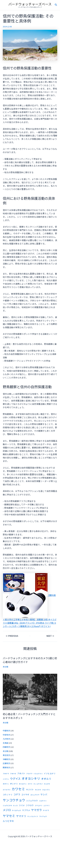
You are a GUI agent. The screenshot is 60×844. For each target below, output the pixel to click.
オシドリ (14, 783)
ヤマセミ (9, 816)
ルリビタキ (8, 821)
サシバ (43, 794)
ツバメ (22, 805)
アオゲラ (6, 774)
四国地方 (6, 747)
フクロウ (30, 805)
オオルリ (46, 778)
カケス (30, 784)
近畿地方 (6, 763)
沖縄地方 (6, 759)
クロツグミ (46, 790)
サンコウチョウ (14, 800)
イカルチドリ (38, 774)
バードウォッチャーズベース (30, 4)
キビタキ (38, 790)
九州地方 (6, 738)
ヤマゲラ (46, 810)
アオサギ (13, 774)
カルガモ (47, 784)
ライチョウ (43, 816)
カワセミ (18, 788)
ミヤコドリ (38, 805)
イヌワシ (6, 779)
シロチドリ (43, 801)
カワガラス (6, 790)
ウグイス (15, 778)
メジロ (7, 810)
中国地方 (6, 730)
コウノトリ (7, 794)
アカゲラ (29, 774)
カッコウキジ (38, 784)
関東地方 (6, 767)
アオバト (21, 773)
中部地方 (6, 734)
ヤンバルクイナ (32, 816)
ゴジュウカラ (34, 795)
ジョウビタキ (7, 805)
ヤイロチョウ (16, 810)
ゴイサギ (25, 794)
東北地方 (6, 755)
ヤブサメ (26, 810)
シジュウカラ (32, 800)
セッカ (15, 805)
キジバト (30, 789)
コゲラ (17, 794)
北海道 (5, 743)
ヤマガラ (36, 810)
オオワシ (6, 784)
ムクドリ (47, 805)
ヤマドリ (21, 816)
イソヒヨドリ (50, 773)
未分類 (5, 666)
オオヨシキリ (31, 778)
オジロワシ (23, 784)
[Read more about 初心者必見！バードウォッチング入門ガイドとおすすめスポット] (30, 691)
